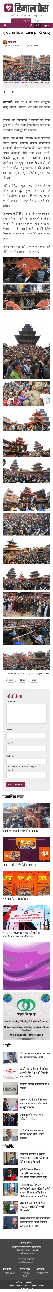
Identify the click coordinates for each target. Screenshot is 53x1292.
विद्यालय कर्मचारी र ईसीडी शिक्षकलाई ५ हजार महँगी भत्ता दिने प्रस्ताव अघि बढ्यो (34, 1158)
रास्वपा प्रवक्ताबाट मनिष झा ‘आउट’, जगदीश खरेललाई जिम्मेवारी (33, 1207)
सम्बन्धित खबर (13, 797)
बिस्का (22, 680)
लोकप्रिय (8, 1146)
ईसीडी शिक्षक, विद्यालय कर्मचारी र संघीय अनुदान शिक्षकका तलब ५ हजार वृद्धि (33, 1173)
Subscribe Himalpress (21, 20)
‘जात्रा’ (11, 680)
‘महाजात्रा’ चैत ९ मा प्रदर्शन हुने (15, 899)
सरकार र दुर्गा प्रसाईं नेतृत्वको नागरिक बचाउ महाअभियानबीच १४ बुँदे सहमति (34, 1104)
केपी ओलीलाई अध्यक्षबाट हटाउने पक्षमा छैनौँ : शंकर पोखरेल (32, 1134)
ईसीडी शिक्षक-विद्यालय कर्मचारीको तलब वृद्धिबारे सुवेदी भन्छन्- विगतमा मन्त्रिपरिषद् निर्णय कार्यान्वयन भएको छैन (35, 1191)
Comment (11, 701)
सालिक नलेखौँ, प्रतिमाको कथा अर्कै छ (34, 1086)
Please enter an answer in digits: (21, 766)
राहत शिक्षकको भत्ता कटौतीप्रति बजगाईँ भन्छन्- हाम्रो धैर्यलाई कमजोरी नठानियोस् (35, 1222)
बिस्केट (34, 680)
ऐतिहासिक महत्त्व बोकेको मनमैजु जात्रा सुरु (21, 831)
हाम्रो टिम (19, 1282)
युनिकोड (39, 20)
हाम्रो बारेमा (29, 1282)
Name (9, 729)
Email (9, 743)
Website (10, 756)
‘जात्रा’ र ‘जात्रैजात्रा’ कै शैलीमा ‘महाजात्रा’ (19, 865)
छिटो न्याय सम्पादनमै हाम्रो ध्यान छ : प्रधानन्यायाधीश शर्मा (35, 1055)
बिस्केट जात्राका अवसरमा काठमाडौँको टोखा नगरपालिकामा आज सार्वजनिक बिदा (21, 934)
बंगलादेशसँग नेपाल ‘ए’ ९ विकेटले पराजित (31, 1117)
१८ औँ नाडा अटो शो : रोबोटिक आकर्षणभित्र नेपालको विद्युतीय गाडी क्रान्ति (34, 1073)
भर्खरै (37, 25)
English (45, 25)
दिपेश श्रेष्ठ (12, 42)
